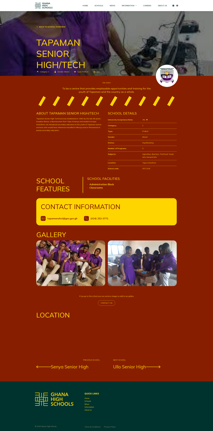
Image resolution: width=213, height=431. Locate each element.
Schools (88, 401)
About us (88, 410)
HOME (85, 5)
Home (87, 398)
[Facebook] (177, 5)
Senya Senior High (69, 366)
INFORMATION (128, 5)
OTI (98, 72)
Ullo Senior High (129, 366)
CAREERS (147, 5)
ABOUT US (162, 5)
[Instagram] (173, 5)
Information (89, 407)
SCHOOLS (99, 5)
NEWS (112, 5)
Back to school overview (52, 27)
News (87, 404)
